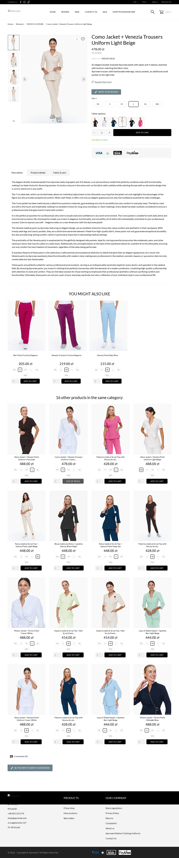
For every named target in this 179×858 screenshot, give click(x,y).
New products (70, 813)
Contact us (12, 2)
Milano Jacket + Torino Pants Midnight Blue (152, 718)
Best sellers (69, 818)
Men (77, 12)
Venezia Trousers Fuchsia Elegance (66, 355)
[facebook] (21, 2)
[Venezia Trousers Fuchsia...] (83, 310)
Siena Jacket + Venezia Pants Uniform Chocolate (26, 458)
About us (110, 828)
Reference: (96, 58)
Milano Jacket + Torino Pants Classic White (26, 631)
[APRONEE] (21, 12)
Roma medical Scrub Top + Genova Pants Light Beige (26, 545)
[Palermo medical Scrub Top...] (126, 413)
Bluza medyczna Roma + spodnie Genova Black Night (69, 545)
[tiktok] (28, 2)
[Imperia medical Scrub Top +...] (84, 587)
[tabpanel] (54, 79)
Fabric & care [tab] (59, 172)
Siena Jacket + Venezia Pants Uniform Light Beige (152, 458)
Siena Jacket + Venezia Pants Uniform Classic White (26, 718)
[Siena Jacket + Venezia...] (42, 413)
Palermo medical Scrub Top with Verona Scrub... (110, 458)
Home (53, 12)
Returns (109, 818)
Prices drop (69, 808)
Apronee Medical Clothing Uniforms (123, 833)
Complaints (111, 823)
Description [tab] (17, 172)
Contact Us (111, 838)
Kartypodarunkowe (124, 12)
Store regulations (114, 808)
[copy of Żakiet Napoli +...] (168, 587)
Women (65, 12)
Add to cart (142, 132)
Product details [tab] (38, 172)
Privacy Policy (112, 813)
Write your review (108, 92)
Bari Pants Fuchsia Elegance (25, 355)
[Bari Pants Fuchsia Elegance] (42, 310)
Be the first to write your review (31, 768)
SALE (105, 12)
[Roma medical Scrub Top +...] (42, 500)
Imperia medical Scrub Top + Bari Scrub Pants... (68, 631)
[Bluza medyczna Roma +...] (84, 500)
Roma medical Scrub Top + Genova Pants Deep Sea (110, 545)
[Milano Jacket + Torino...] (42, 587)
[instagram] (24, 2)
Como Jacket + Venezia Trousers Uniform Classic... (69, 458)
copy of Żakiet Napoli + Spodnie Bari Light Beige (152, 631)
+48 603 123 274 (16, 813)
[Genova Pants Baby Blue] (124, 310)
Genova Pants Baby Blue (107, 355)
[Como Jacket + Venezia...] (84, 413)
